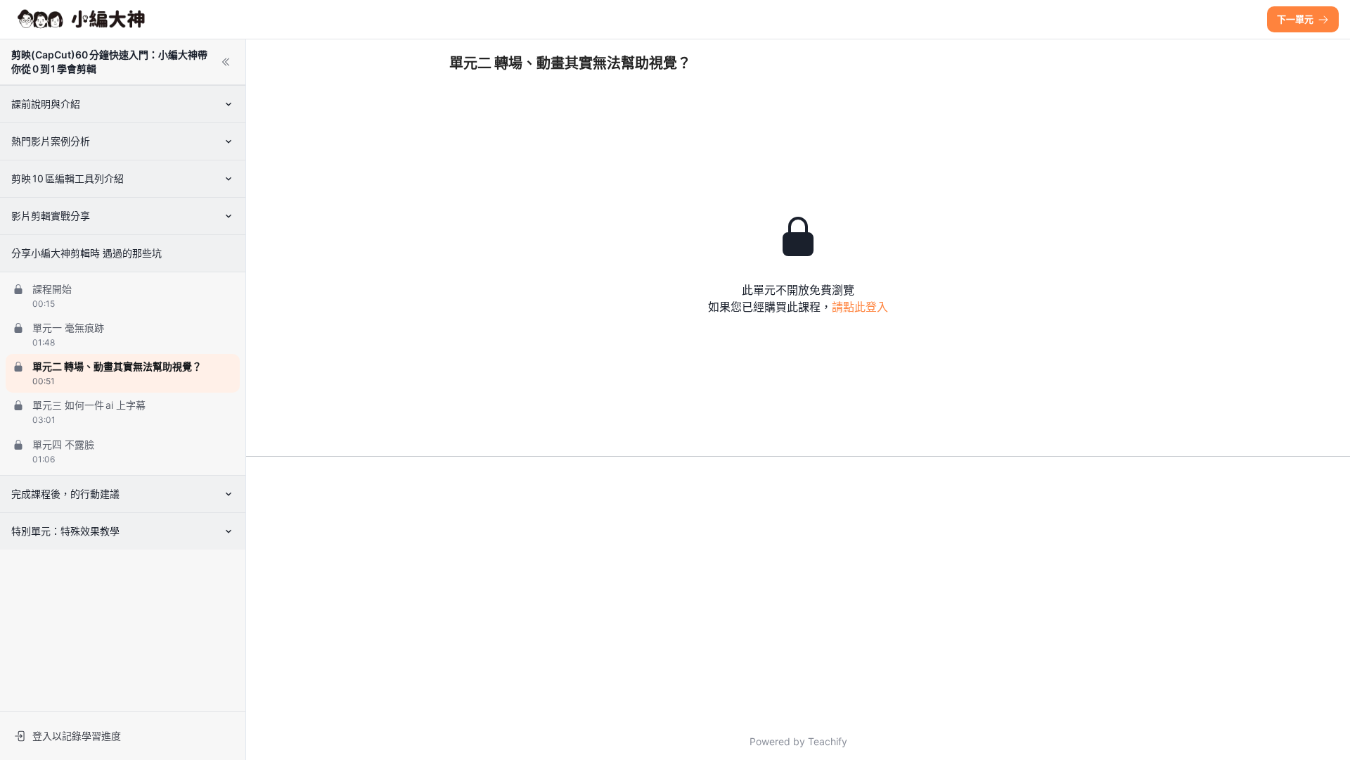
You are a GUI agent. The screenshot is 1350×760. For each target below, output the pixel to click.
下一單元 (1295, 19)
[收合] (225, 61)
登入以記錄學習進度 (76, 736)
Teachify (827, 741)
